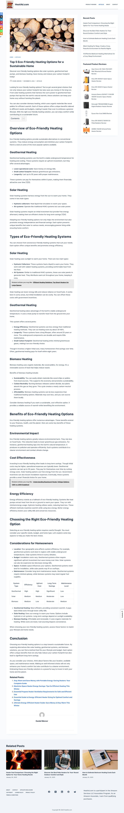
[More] (1, 33)
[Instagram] (1, 25)
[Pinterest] (1, 22)
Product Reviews (91, 4)
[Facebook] (1, 14)
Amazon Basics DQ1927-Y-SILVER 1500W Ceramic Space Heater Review (103, 96)
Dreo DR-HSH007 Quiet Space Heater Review (102, 80)
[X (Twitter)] (55, 791)
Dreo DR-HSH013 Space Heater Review (102, 88)
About (108, 4)
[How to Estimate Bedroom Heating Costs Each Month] (100, 760)
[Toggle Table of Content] (22, 118)
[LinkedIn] (61, 791)
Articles (101, 4)
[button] (122, 614)
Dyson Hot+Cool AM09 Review (102, 113)
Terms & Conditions (12, 795)
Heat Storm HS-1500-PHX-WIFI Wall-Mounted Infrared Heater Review (102, 71)
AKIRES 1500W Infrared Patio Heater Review (101, 130)
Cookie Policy (19, 792)
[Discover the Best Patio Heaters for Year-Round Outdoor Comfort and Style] (62, 760)
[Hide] (0, 37)
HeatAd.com (22, 4)
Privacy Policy (30, 792)
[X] (1, 16)
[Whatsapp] (1, 31)
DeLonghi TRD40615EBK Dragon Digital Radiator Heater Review (102, 105)
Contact (115, 4)
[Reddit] (1, 28)
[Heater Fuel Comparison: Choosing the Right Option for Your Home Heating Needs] (24, 760)
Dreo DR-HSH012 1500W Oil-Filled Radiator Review (101, 122)
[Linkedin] (1, 19)
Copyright (9, 792)
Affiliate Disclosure (26, 790)
